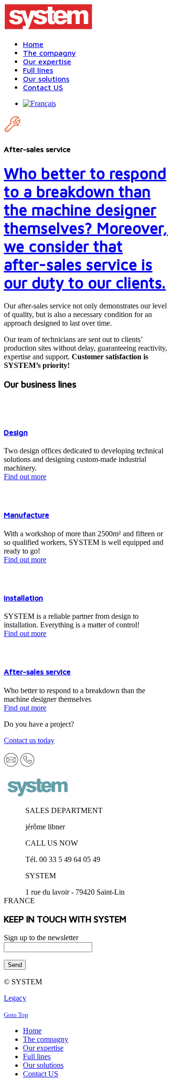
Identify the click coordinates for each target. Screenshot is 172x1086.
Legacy (15, 998)
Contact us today (29, 740)
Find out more (25, 476)
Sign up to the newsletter (41, 937)
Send (15, 964)
